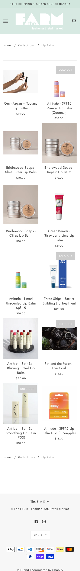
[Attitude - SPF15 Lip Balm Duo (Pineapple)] (59, 403)
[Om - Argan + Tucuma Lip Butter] (20, 81)
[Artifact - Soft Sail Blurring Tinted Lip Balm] (20, 338)
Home (7, 45)
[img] (36, 521)
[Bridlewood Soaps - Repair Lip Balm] (59, 143)
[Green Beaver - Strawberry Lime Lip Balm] (59, 204)
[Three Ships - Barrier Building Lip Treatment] (59, 272)
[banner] (39, 21)
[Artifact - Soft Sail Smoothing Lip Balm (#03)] (20, 403)
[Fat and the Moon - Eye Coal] (59, 338)
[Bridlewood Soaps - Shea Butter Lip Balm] (20, 143)
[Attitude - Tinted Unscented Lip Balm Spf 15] (20, 272)
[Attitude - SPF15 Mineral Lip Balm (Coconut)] (59, 81)
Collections (26, 45)
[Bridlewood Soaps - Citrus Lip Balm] (20, 204)
